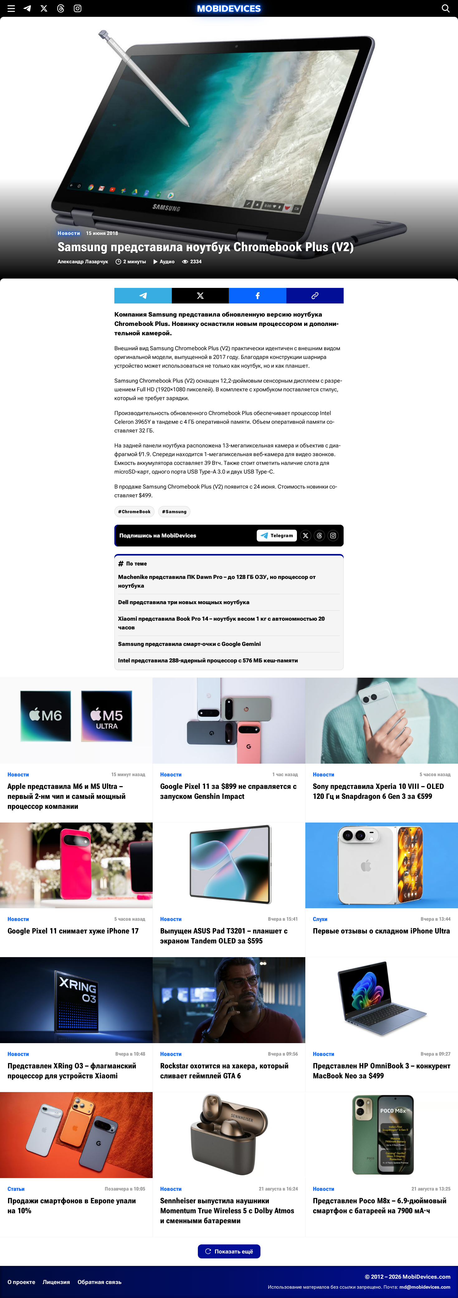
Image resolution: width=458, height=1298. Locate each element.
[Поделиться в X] (200, 295)
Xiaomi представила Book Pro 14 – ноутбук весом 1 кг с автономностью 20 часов (221, 623)
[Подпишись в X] (44, 8)
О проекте (21, 1282)
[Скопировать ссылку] (315, 295)
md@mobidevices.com (425, 1287)
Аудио (167, 262)
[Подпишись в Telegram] (27, 8)
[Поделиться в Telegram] (143, 295)
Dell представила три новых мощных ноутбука (184, 602)
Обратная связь (100, 1282)
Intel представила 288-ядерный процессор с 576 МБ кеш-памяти (208, 660)
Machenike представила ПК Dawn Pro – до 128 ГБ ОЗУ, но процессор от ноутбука (217, 581)
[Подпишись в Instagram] (77, 8)
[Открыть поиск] (445, 8)
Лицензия (56, 1282)
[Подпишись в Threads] (60, 8)
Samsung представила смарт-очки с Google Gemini (189, 644)
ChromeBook (136, 511)
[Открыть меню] (11, 8)
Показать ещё (234, 1251)
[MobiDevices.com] (229, 8)
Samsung (176, 511)
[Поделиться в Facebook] (257, 295)
